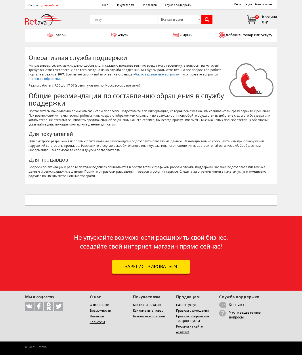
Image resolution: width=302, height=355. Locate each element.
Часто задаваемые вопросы (156, 74)
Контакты (238, 304)
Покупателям (125, 5)
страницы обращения (45, 79)
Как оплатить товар (148, 310)
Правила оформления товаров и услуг (192, 318)
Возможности (100, 310)
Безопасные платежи (149, 316)
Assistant (182, 332)
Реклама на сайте (189, 326)
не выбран (51, 5)
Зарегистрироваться (151, 266)
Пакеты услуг (186, 305)
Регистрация (243, 4)
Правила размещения (192, 310)
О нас (104, 5)
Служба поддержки (178, 5)
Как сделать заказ (147, 305)
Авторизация (263, 4)
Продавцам (149, 5)
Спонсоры (97, 322)
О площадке (99, 305)
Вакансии (97, 316)
